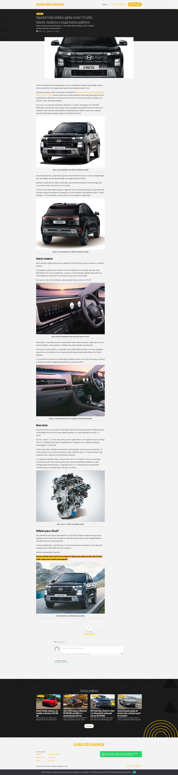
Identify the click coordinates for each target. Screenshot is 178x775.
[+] (89, 654)
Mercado (51, 757)
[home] (50, 4)
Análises (39, 754)
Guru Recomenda (54, 754)
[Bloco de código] (81, 654)
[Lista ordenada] (73, 654)
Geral (38, 760)
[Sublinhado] (68, 654)
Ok (134, 772)
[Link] (83, 654)
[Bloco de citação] (78, 654)
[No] (176, 772)
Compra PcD (40, 757)
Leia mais (89, 726)
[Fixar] (70, 654)
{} (86, 654)
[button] (105, 4)
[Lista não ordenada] (75, 654)
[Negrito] (62, 654)
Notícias (40, 13)
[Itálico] (65, 654)
